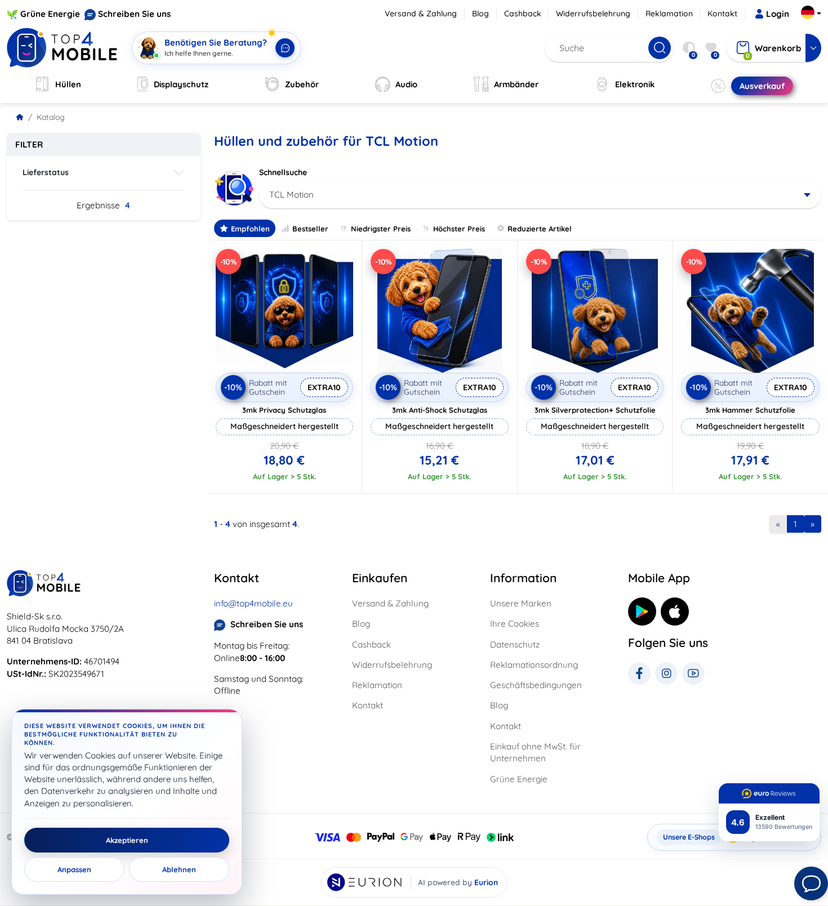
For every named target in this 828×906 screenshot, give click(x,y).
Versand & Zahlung (421, 13)
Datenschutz (515, 644)
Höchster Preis (459, 228)
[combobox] (540, 194)
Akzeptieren (127, 840)
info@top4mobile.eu (253, 603)
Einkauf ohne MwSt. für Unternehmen (535, 752)
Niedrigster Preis (381, 228)
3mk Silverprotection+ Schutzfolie (595, 409)
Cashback (522, 13)
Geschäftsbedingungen (536, 685)
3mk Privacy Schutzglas (284, 409)
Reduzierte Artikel (540, 228)
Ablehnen (179, 869)
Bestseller (310, 228)
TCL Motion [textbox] (291, 194)
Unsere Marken (520, 603)
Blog (480, 13)
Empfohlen (250, 228)
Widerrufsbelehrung (593, 13)
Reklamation (669, 13)
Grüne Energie (50, 13)
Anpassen (74, 869)
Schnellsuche (283, 172)
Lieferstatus (46, 172)
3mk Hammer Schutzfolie (750, 409)
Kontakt (722, 13)
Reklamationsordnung (534, 664)
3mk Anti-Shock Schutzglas (439, 409)
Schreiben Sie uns (134, 13)
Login (777, 13)
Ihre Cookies (514, 623)
